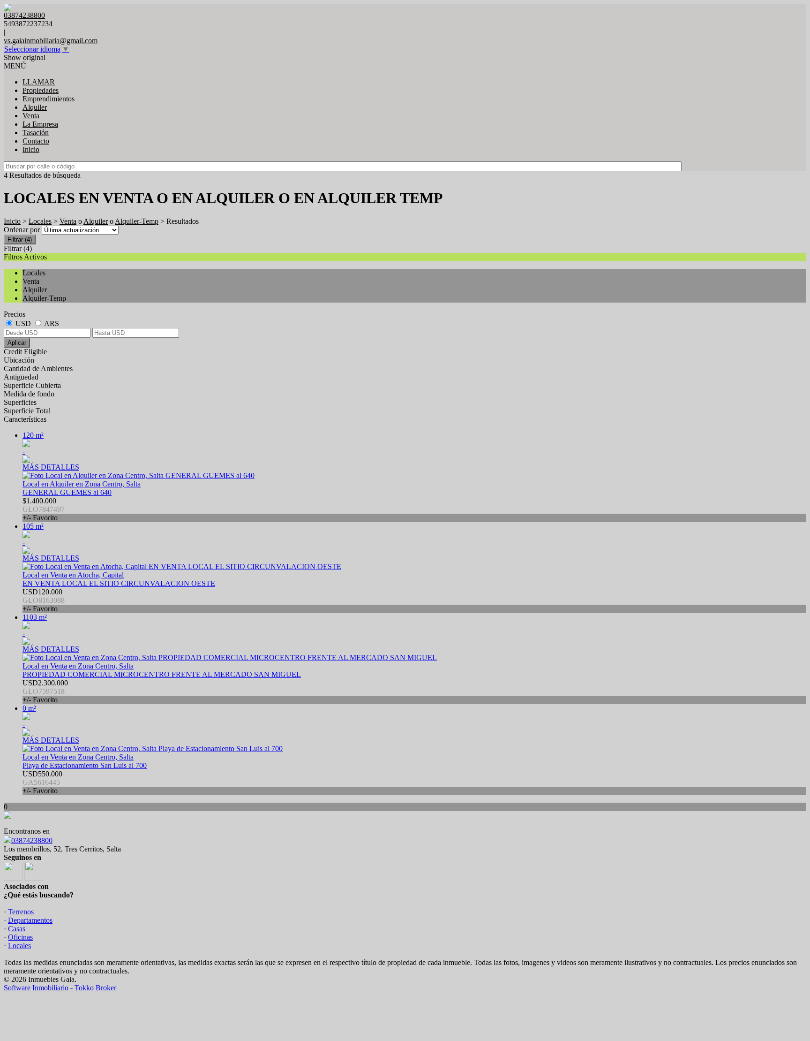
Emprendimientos (48, 99)
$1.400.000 (43, 509)
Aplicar (17, 342)
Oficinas (20, 937)
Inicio (30, 149)
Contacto (35, 141)
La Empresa (40, 124)
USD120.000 (43, 600)
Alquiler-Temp (136, 221)
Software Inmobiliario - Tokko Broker (60, 988)
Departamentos (30, 920)
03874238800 (31, 840)
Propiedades (40, 90)
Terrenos (21, 912)
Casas (16, 929)
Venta (30, 116)
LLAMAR (38, 82)
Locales (40, 221)
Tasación (35, 133)
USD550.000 (42, 782)
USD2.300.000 (45, 691)
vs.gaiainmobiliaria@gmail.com (51, 41)
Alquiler (34, 107)
